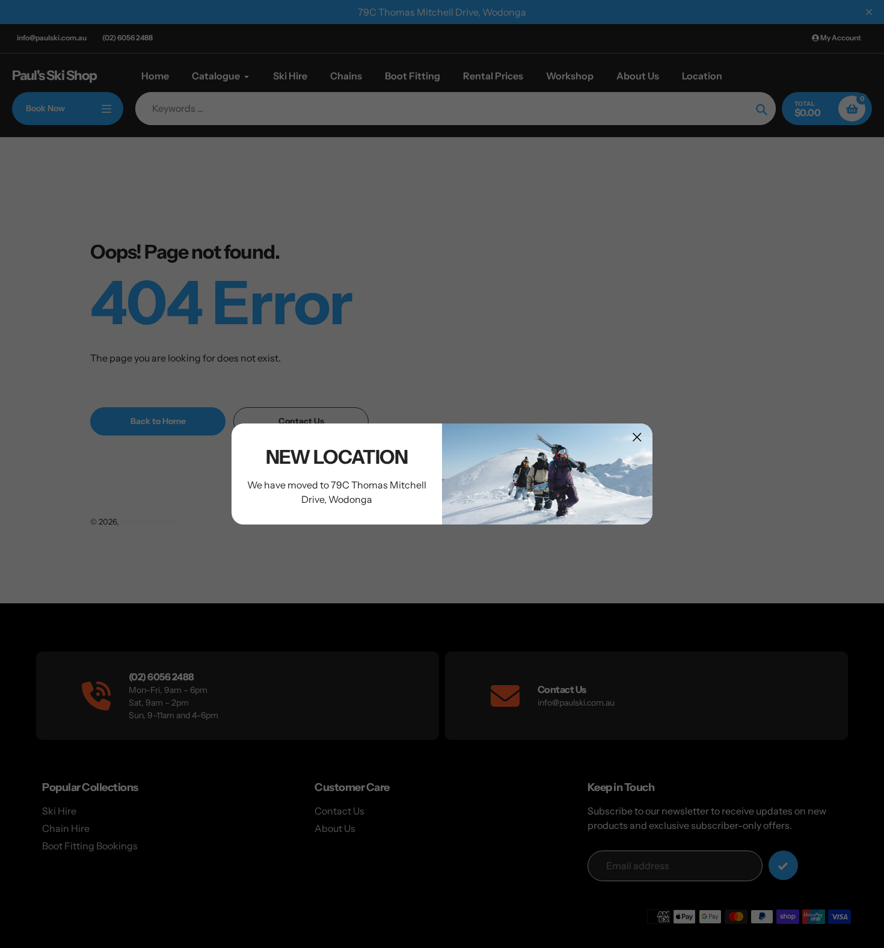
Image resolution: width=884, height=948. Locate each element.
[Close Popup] (637, 437)
